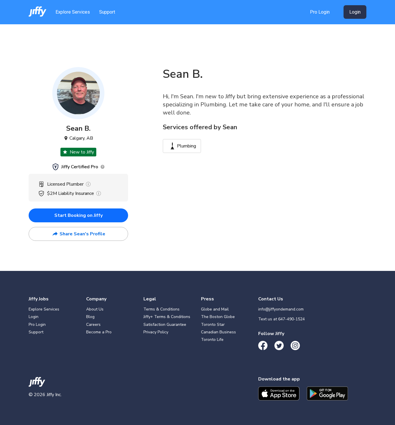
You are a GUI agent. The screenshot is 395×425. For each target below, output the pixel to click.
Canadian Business (218, 332)
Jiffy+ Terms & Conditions (166, 316)
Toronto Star (213, 324)
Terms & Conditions (161, 309)
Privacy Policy (155, 332)
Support (107, 12)
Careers (93, 324)
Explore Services (73, 12)
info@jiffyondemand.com (281, 309)
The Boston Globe (218, 316)
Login (355, 12)
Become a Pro (99, 332)
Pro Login (320, 12)
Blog (90, 316)
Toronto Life (212, 339)
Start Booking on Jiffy (78, 215)
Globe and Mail (215, 309)
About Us (95, 309)
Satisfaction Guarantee (164, 324)
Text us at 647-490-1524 (281, 319)
